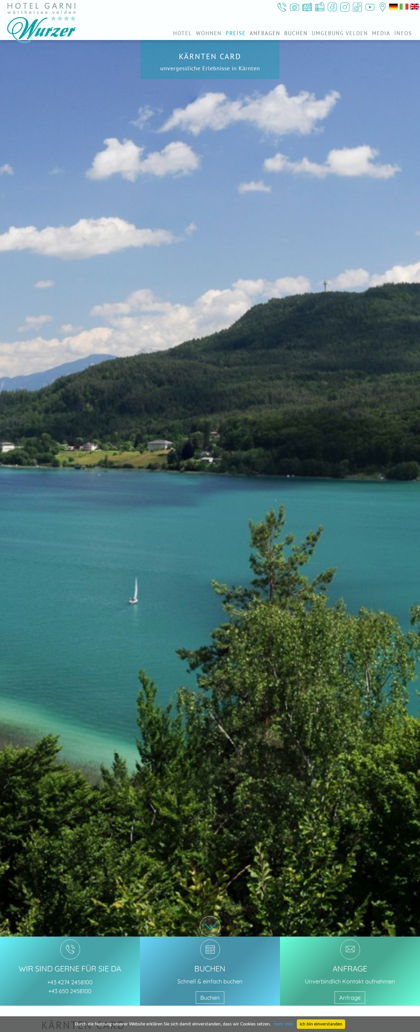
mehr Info (283, 1024)
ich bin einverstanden (321, 1024)
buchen (296, 33)
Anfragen (265, 33)
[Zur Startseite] (41, 23)
